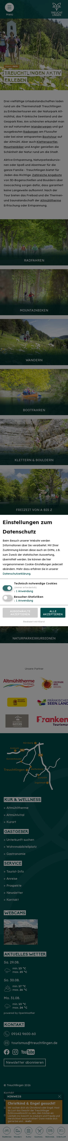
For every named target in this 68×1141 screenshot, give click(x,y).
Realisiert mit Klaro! (34, 621)
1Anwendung (23, 591)
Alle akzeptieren (53, 612)
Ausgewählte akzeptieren (20, 612)
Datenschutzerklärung (16, 573)
